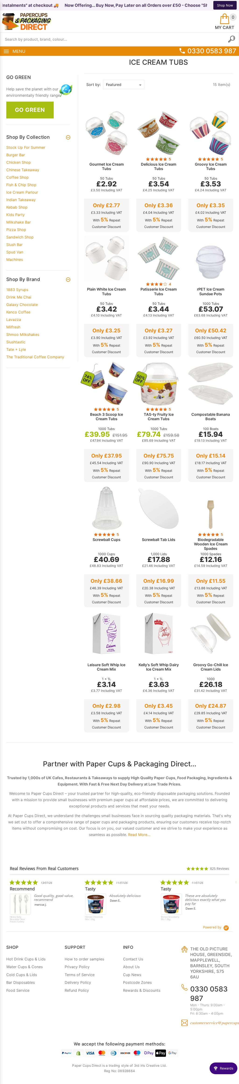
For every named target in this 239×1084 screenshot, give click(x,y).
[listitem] (45, 902)
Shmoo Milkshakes (22, 334)
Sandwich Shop (20, 237)
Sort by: (93, 84)
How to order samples (84, 959)
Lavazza (13, 319)
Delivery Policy (78, 982)
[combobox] (119, 39)
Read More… (139, 834)
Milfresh (13, 327)
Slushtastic (15, 342)
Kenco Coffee (18, 312)
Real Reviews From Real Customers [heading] (44, 869)
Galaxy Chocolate (22, 304)
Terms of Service (80, 974)
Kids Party (15, 214)
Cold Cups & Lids (21, 974)
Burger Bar (15, 155)
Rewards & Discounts (141, 990)
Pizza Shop (16, 229)
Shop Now (225, 5)
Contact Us (133, 959)
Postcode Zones (137, 982)
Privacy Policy (77, 966)
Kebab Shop (17, 207)
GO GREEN (30, 110)
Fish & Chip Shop (21, 184)
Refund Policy (77, 990)
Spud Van (14, 252)
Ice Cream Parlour (22, 192)
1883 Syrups (17, 289)
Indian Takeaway (21, 199)
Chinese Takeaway (22, 169)
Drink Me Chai (18, 297)
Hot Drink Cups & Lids (26, 959)
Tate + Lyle (16, 349)
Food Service (17, 990)
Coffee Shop (17, 177)
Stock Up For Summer (25, 147)
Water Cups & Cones (24, 966)
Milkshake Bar (18, 222)
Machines (14, 259)
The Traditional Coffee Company (35, 357)
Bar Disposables (20, 982)
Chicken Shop (18, 162)
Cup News (132, 974)
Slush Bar (14, 244)
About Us (131, 966)
